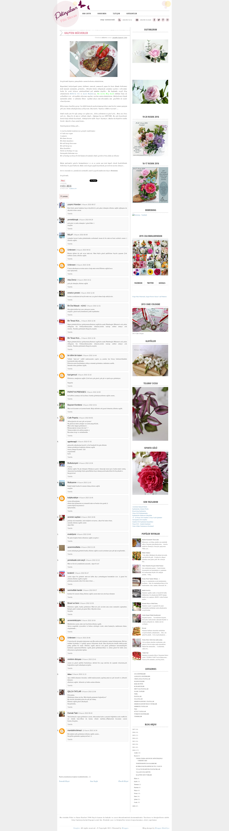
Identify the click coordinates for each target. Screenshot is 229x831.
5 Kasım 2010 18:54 (88, 620)
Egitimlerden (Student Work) (140, 509)
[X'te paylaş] (66, 186)
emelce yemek (74, 293)
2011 (134, 747)
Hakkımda (102, 13)
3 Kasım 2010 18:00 (94, 392)
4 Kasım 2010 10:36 (86, 463)
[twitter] (159, 21)
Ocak (135, 802)
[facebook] (154, 21)
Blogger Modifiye (162, 828)
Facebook (138, 283)
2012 (134, 744)
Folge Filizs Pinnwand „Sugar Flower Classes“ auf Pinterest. (149, 296)
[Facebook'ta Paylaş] (68, 186)
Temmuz (136, 784)
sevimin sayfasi (74, 517)
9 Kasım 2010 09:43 (85, 713)
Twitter (150, 283)
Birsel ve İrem (73, 603)
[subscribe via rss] (125, 21)
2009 (134, 806)
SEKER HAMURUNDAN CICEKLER (145, 704)
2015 (134, 735)
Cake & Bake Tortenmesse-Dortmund (143, 526)
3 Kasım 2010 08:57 (88, 204)
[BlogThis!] (63, 186)
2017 (134, 729)
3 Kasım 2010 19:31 (90, 405)
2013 (134, 741)
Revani (144, 628)
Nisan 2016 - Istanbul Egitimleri (141, 524)
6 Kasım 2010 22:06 (89, 691)
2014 (134, 738)
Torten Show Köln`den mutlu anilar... (152, 640)
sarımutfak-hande (75, 590)
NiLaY (70, 235)
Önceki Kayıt (123, 781)
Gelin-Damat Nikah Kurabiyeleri (151, 615)
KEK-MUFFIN (138, 684)
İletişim (116, 13)
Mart (135, 796)
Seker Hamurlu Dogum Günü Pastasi (152, 566)
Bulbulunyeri (73, 463)
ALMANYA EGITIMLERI (142, 676)
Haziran (136, 787)
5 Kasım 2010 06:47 (82, 573)
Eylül (135, 781)
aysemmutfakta (74, 547)
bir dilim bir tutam (75, 355)
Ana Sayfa (86, 13)
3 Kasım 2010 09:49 (81, 235)
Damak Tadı (73, 713)
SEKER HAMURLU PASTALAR (144, 701)
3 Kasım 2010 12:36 (88, 321)
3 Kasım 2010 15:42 (84, 375)
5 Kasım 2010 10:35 (87, 603)
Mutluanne (72, 482)
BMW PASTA (146, 590)
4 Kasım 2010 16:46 (86, 498)
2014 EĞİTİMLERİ (140, 674)
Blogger (125, 828)
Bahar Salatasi (146, 553)
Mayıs (136, 790)
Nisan (136, 793)
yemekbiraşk (73, 220)
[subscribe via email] (142, 21)
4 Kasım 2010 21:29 (88, 547)
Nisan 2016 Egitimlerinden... (140, 513)
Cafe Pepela (73, 418)
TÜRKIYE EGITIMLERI (141, 714)
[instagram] (167, 21)
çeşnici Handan (74, 204)
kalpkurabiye (73, 498)
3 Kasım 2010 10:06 (83, 265)
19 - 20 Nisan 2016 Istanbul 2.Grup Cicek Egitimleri (147, 517)
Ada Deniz (72, 280)
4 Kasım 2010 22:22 (93, 560)
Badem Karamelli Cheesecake (150, 539)
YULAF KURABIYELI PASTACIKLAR (148, 769)
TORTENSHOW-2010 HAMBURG (146, 763)
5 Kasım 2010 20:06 (83, 638)
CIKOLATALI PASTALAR (142, 679)
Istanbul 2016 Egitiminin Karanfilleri (142, 522)
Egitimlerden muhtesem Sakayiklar (142, 515)
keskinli (71, 573)
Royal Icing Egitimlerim (139, 511)
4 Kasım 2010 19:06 (88, 517)
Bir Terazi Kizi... (74, 321)
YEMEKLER (73, 188)
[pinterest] (163, 21)
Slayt (135, 709)
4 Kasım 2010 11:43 (84, 482)
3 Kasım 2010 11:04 (87, 293)
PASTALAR (137, 696)
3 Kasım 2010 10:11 (84, 280)
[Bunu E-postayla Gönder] (61, 186)
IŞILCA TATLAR (74, 691)
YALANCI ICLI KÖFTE (143, 772)
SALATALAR (138, 699)
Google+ (162, 283)
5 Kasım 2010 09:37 (90, 590)
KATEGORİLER (132, 13)
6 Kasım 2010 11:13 (79, 674)
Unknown (72, 250)
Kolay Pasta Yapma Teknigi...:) (151, 579)
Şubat (136, 799)
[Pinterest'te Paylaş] (70, 186)
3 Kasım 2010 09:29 (86, 220)
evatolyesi (72, 534)
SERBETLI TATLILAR (141, 706)
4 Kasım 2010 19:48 (84, 534)
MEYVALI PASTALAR (141, 689)
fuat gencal (72, 375)
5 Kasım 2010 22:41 (89, 659)
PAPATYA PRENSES (77, 392)
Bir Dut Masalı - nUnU (77, 306)
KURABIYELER (139, 686)
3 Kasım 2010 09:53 (83, 250)
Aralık (136, 753)
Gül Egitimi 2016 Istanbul (139, 520)
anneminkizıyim (74, 620)
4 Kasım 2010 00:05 (86, 418)
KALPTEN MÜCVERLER (144, 775)
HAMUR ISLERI (139, 681)
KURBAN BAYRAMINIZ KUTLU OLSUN (149, 766)
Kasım (136, 756)
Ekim (135, 778)
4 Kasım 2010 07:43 (84, 442)
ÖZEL (136, 694)
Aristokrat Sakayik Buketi (139, 507)
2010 (134, 750)
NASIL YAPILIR (139, 691)
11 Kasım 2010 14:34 (90, 730)
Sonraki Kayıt (64, 781)
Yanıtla (70, 214)
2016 (134, 732)
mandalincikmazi (75, 730)
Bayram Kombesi (75, 405)
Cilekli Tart (145, 653)
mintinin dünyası (74, 659)
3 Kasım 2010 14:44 (90, 355)
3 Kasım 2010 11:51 (94, 306)
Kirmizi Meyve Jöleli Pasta (149, 603)
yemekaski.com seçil (76, 560)
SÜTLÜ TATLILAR (140, 711)
